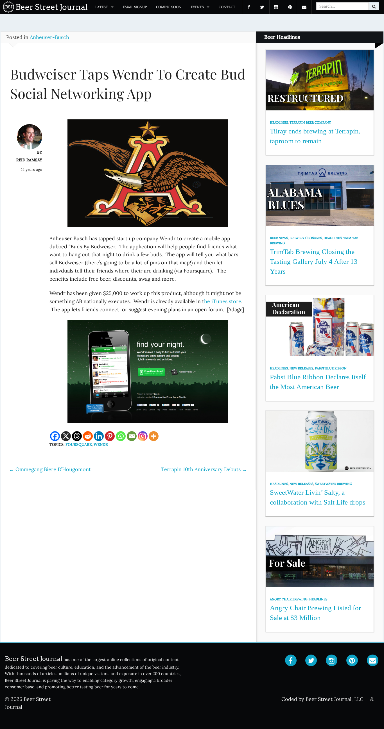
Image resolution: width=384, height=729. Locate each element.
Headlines (279, 122)
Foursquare (78, 444)
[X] (66, 436)
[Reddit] (88, 436)
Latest (101, 7)
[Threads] (77, 436)
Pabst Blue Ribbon (331, 368)
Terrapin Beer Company (310, 122)
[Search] (374, 6)
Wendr (101, 444)
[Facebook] (55, 436)
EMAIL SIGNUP (135, 7)
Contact (227, 7)
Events (197, 7)
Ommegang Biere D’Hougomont (50, 469)
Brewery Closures (306, 238)
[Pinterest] (110, 436)
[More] (154, 436)
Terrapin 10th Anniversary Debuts (204, 469)
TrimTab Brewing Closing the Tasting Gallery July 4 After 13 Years (314, 261)
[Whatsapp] (121, 436)
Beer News (279, 238)
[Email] (132, 436)
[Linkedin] (99, 436)
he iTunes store (222, 301)
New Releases (301, 368)
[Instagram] (143, 436)
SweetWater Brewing (333, 484)
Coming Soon (168, 7)
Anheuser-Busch (49, 37)
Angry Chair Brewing (289, 599)
